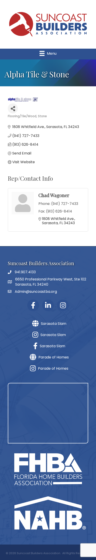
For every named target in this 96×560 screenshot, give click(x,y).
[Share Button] (13, 108)
